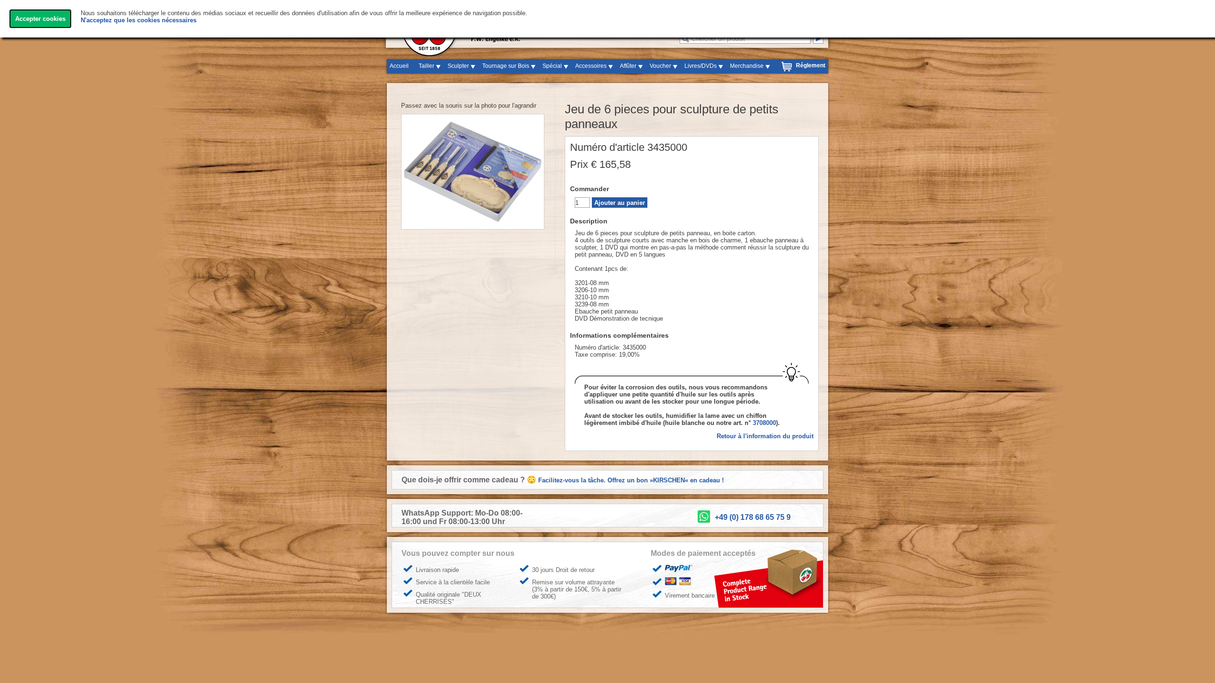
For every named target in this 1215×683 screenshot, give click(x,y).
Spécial (552, 66)
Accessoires (591, 66)
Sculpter (458, 66)
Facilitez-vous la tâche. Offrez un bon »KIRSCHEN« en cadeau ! (631, 480)
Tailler (426, 66)
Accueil (399, 66)
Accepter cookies (40, 18)
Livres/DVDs (700, 66)
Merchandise (747, 66)
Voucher (660, 66)
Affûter (628, 66)
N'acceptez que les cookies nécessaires (138, 20)
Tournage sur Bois (505, 66)
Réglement (810, 65)
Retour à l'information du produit (765, 436)
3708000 (764, 422)
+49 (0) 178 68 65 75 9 (753, 517)
